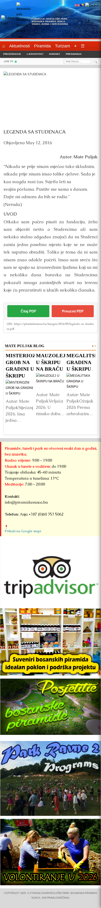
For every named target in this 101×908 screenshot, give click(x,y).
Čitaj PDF (28, 311)
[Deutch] (92, 5)
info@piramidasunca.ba (26, 502)
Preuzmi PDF (73, 311)
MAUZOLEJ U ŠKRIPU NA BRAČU (51, 362)
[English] (77, 5)
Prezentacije (12, 54)
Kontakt (54, 54)
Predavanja (74, 54)
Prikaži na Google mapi (23, 531)
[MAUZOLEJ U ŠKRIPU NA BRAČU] (50, 381)
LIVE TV (8, 61)
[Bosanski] (82, 5)
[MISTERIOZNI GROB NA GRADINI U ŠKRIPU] (20, 388)
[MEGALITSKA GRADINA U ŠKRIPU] (80, 381)
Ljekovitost (35, 54)
